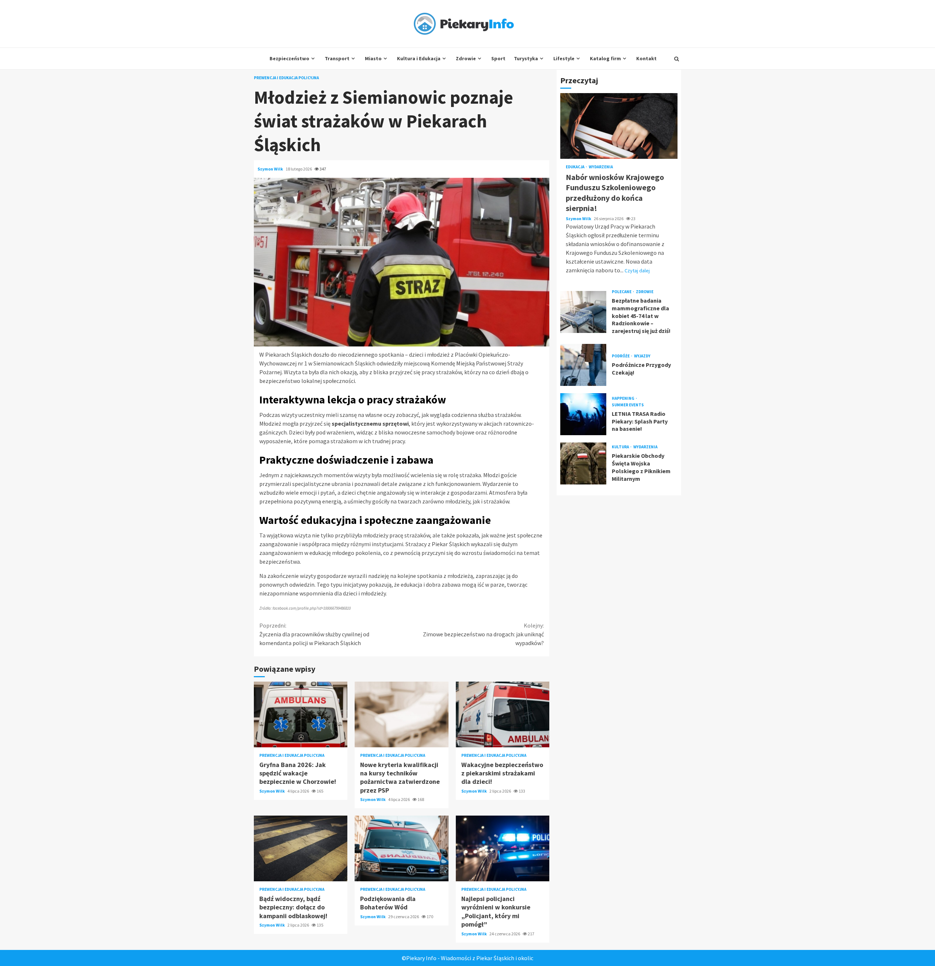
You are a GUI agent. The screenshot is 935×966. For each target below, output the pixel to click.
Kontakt (646, 58)
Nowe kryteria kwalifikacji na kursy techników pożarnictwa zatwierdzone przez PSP (401, 714)
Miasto (373, 58)
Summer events (628, 405)
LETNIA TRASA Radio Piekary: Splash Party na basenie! (583, 414)
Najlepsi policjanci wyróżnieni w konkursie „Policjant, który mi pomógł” (502, 848)
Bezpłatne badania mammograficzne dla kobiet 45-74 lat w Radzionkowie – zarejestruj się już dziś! (583, 312)
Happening (623, 398)
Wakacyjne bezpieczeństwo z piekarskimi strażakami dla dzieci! (502, 714)
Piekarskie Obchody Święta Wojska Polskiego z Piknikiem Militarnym (583, 463)
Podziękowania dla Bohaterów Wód (401, 848)
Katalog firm (605, 58)
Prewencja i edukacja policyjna (286, 78)
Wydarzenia (601, 167)
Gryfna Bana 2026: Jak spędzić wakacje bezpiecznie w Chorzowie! (300, 714)
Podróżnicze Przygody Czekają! (583, 365)
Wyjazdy (642, 356)
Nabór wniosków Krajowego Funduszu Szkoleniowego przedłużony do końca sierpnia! (619, 126)
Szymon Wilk (270, 169)
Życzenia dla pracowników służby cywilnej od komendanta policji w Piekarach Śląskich (314, 634)
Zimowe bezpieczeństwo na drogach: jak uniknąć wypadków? (483, 634)
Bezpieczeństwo (289, 58)
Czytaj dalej (637, 270)
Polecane (622, 292)
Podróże (621, 356)
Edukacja (575, 167)
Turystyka (526, 58)
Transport (337, 58)
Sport (498, 58)
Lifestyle (564, 58)
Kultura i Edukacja (418, 58)
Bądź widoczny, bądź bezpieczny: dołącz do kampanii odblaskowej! (300, 848)
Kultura (621, 447)
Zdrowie (466, 58)
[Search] (676, 59)
